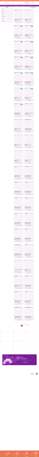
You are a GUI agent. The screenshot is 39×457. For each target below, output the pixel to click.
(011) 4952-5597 (26, 2)
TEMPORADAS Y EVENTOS (30, 5)
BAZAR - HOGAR (10, 5)
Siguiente (28, 325)
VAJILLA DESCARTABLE (23, 5)
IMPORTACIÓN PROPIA (4, 5)
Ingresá (33, 2)
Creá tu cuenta (29, 2)
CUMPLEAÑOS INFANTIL (16, 5)
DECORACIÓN (36, 5)
